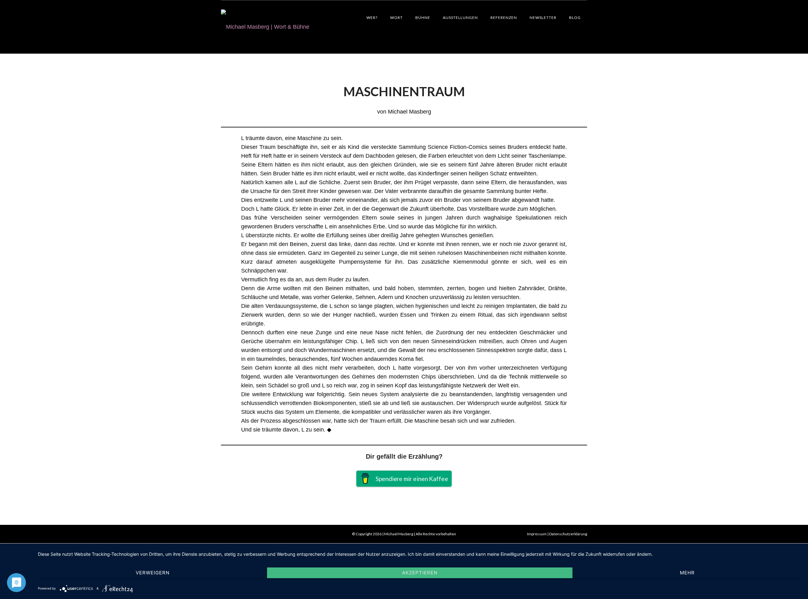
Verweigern (152, 573)
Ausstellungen (460, 17)
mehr (687, 573)
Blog (575, 17)
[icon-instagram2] (250, 534)
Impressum (537, 533)
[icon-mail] (227, 534)
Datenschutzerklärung (568, 533)
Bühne (422, 17)
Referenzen (503, 17)
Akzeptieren (419, 573)
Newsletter (543, 17)
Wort (396, 17)
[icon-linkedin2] (240, 534)
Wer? (371, 17)
